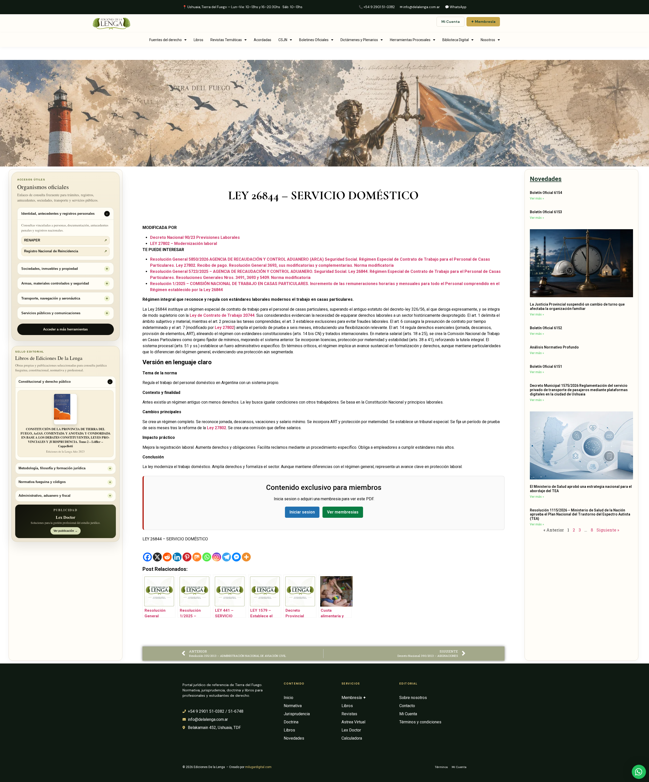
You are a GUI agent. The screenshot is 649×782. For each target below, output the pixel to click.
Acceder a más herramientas (65, 329)
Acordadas (262, 40)
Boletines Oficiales (314, 40)
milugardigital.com (258, 767)
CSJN (282, 40)
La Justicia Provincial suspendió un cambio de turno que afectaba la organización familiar (577, 306)
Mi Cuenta (450, 21)
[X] (157, 557)
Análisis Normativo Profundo (554, 347)
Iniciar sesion (302, 512)
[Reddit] (167, 557)
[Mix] (196, 557)
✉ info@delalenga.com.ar (420, 7)
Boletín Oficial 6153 (546, 212)
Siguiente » (608, 530)
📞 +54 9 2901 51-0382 (377, 7)
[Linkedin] (177, 557)
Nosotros (488, 40)
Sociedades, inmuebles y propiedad (49, 269)
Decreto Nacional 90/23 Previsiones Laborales (195, 237)
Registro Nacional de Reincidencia (65, 251)
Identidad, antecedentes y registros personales (58, 213)
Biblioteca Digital (455, 40)
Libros (198, 40)
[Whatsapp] (206, 557)
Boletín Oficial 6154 (546, 193)
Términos (441, 767)
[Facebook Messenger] (236, 557)
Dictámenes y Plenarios (359, 40)
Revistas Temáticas (226, 40)
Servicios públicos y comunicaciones (50, 313)
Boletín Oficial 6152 (546, 328)
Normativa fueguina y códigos (42, 482)
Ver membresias (342, 512)
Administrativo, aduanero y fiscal (44, 495)
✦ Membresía (483, 21)
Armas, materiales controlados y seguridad (55, 283)
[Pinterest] (187, 557)
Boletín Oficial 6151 (546, 366)
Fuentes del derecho (165, 40)
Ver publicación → (65, 530)
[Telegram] (226, 557)
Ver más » (537, 198)
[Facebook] (147, 557)
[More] (246, 557)
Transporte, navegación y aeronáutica (50, 298)
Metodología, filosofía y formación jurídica (52, 468)
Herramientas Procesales (410, 40)
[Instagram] (216, 557)
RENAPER (65, 240)
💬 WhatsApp (455, 7)
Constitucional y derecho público (45, 382)
